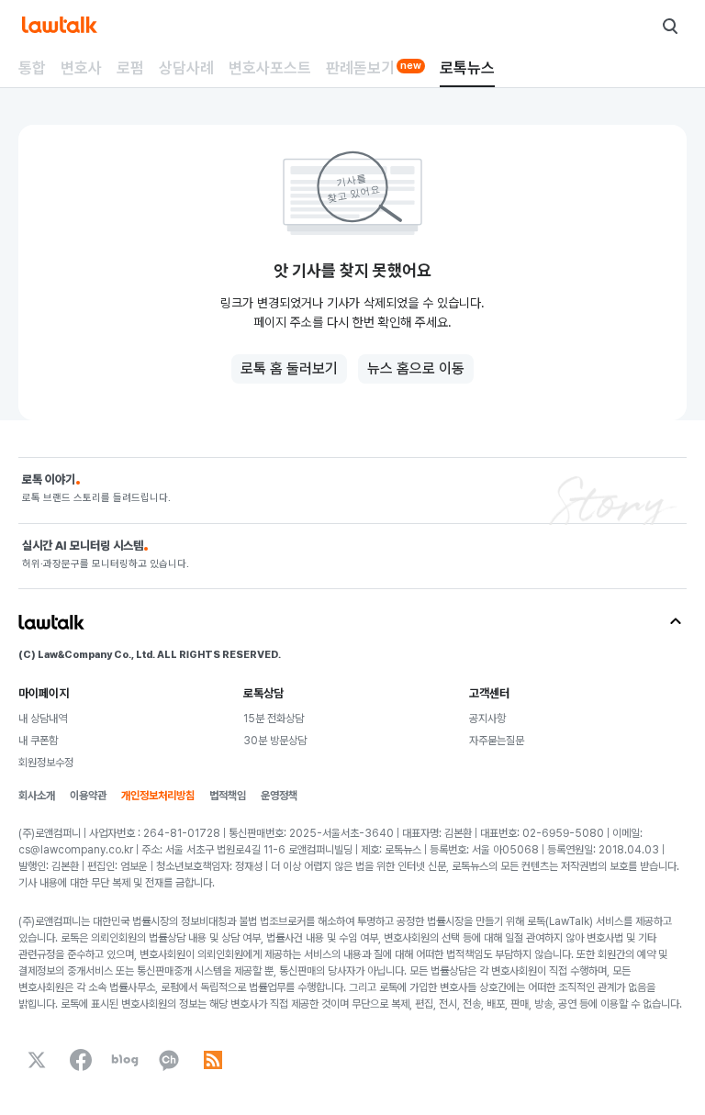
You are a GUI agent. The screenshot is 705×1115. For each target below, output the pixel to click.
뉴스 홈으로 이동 (415, 368)
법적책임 (227, 795)
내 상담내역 (42, 718)
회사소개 (36, 795)
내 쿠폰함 (38, 740)
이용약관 (88, 795)
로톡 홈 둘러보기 (289, 368)
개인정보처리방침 (158, 795)
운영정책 (279, 795)
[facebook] (80, 1060)
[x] (36, 1060)
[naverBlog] (124, 1060)
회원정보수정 (45, 762)
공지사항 (487, 718)
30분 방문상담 (275, 740)
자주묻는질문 (496, 740)
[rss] (213, 1060)
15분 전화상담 (273, 718)
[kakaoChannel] (169, 1060)
